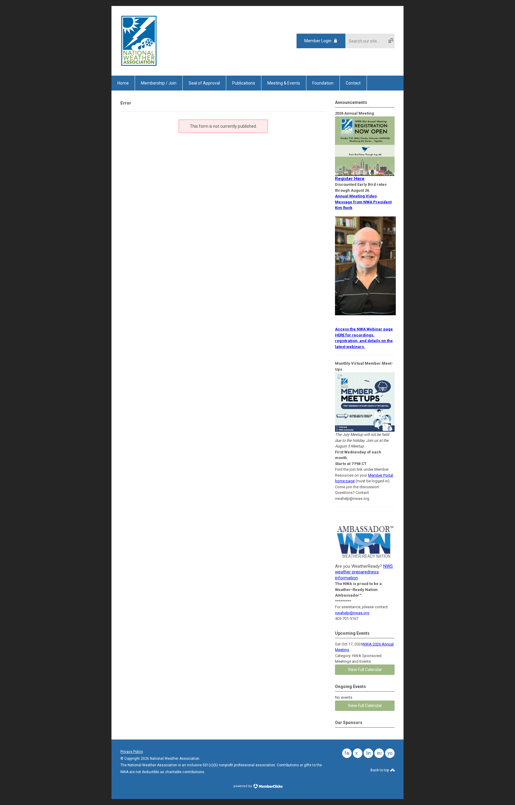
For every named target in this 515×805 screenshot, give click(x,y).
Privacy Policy (131, 752)
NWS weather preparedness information (364, 572)
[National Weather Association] (138, 65)
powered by (243, 786)
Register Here (349, 178)
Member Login (317, 40)
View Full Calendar (365, 669)
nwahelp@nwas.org (352, 613)
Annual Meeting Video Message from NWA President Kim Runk (363, 202)
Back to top (380, 770)
